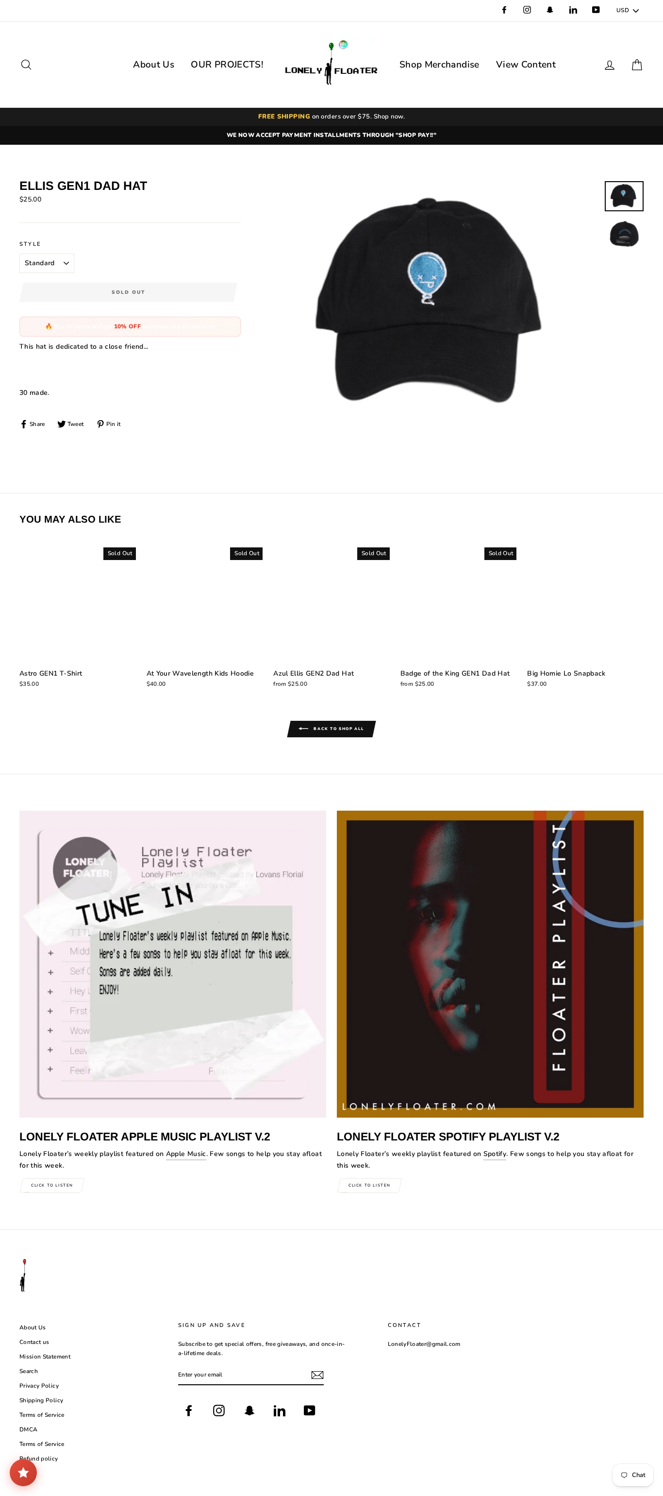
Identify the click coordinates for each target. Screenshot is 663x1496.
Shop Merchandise (439, 64)
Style (30, 244)
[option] (331, 135)
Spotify (494, 1153)
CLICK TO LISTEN (52, 1185)
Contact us (34, 1342)
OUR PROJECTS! (227, 64)
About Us (153, 64)
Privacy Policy (39, 1386)
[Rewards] (23, 1472)
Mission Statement (44, 1356)
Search (28, 1371)
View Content (526, 64)
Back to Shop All (338, 728)
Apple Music (186, 1153)
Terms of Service (42, 1415)
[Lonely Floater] (331, 64)
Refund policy (38, 1458)
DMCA (28, 1429)
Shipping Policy (41, 1400)
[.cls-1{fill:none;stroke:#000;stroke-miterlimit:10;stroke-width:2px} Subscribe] (317, 1375)
